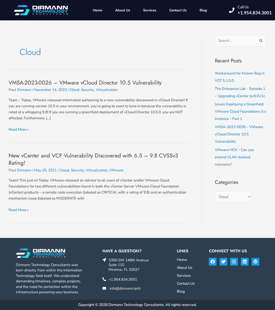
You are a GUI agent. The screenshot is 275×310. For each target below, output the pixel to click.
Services (149, 10)
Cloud (74, 89)
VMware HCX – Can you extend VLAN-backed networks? (234, 157)
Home (97, 10)
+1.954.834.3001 (255, 12)
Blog (203, 10)
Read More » (19, 129)
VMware (116, 170)
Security (87, 89)
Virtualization (107, 89)
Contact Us (178, 10)
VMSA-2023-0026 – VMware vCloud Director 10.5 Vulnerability (85, 83)
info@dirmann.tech (125, 288)
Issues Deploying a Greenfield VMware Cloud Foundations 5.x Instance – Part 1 (240, 111)
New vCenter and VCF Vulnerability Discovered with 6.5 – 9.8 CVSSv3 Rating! (93, 159)
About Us (122, 10)
